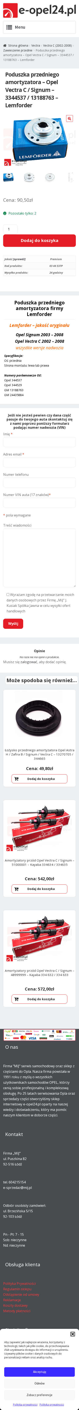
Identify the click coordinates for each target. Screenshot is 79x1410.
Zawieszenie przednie (17, 50)
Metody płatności (16, 1311)
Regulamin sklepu (17, 1289)
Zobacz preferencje (39, 1395)
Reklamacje (12, 1300)
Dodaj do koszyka (40, 240)
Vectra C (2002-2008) (57, 45)
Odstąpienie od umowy (21, 1294)
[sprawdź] (19, 259)
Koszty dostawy (15, 1305)
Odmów (40, 1383)
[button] (73, 1334)
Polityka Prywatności (19, 1283)
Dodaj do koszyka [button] (41, 779)
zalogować (28, 662)
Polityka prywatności (25, 1404)
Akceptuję (39, 1372)
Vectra (35, 45)
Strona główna (18, 45)
